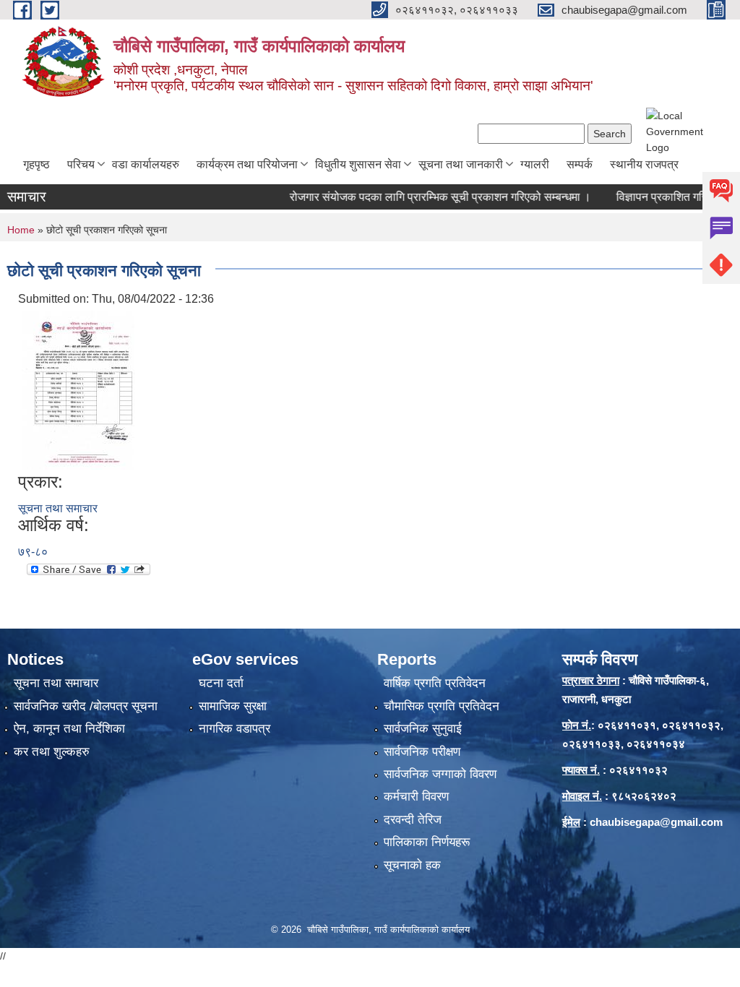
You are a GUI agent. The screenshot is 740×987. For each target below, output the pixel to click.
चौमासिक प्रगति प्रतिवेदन (441, 706)
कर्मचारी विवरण (416, 796)
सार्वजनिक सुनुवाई (423, 729)
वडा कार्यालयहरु (145, 164)
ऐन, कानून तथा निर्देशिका (69, 729)
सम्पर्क (580, 164)
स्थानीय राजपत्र (644, 164)
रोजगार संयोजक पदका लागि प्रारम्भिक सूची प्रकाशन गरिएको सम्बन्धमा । (422, 197)
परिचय (81, 164)
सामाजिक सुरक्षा (233, 706)
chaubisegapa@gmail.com (656, 822)
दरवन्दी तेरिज (413, 820)
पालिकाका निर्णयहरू (427, 842)
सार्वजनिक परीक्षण (422, 752)
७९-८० (33, 552)
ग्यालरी (534, 164)
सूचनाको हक (412, 865)
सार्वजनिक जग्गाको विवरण (440, 774)
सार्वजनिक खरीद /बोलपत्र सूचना (86, 706)
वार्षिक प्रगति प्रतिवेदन (435, 683)
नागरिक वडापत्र (234, 729)
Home (21, 230)
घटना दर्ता (221, 683)
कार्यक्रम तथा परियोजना (247, 164)
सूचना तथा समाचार (58, 508)
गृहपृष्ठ (36, 164)
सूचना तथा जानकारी (460, 164)
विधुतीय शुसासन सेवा (358, 164)
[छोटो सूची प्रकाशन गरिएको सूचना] (78, 389)
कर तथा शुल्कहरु (52, 752)
